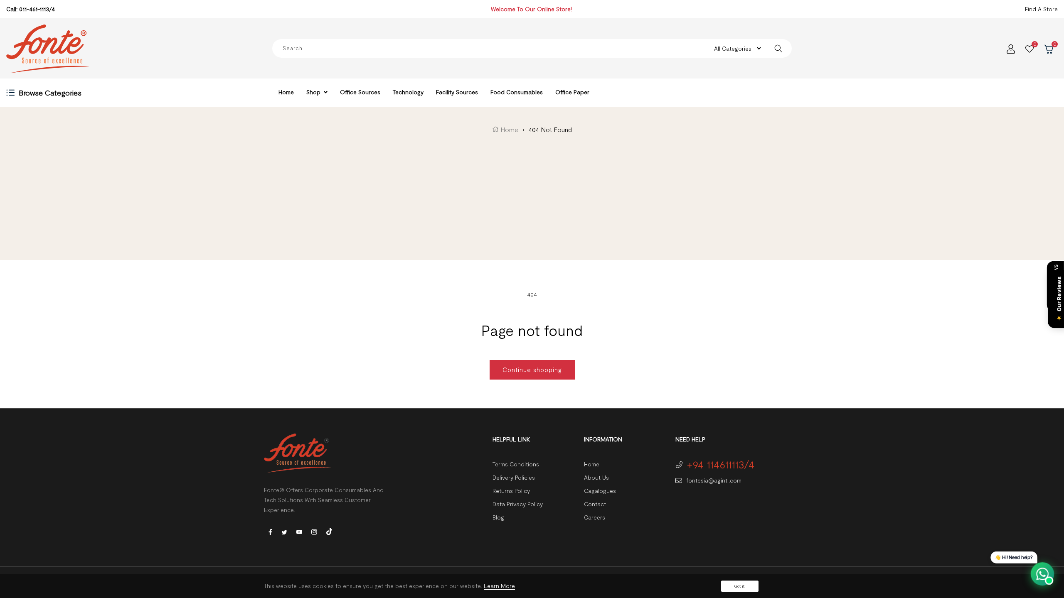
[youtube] (299, 531)
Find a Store (1041, 8)
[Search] (778, 48)
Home (508, 129)
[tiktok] (329, 530)
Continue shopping (532, 369)
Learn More (499, 585)
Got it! (740, 585)
